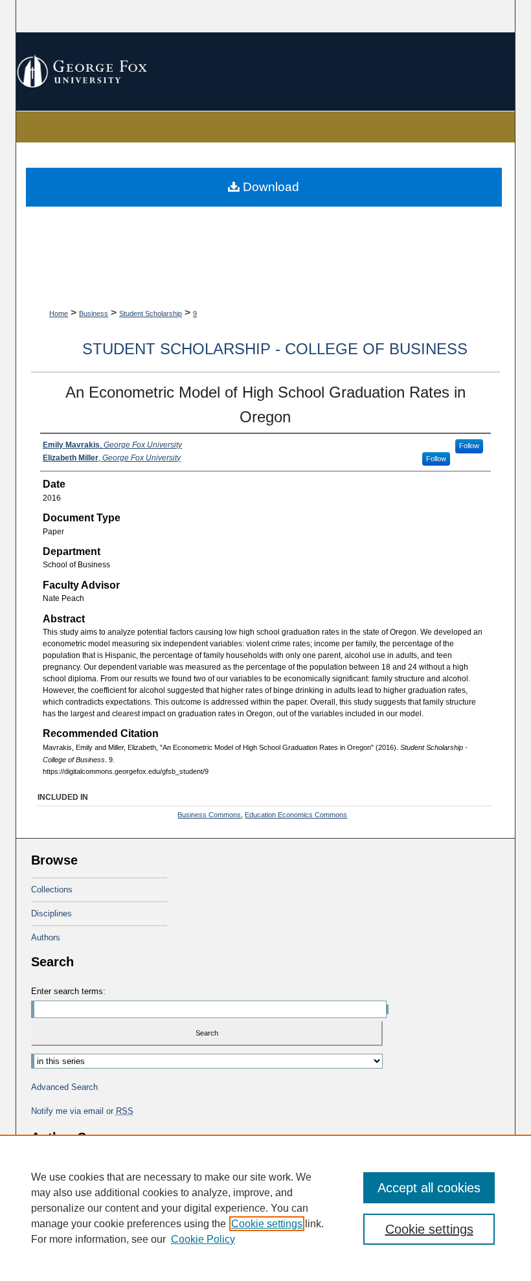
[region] (265, 1208)
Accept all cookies (429, 1188)
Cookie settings (266, 1223)
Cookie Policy (203, 1239)
